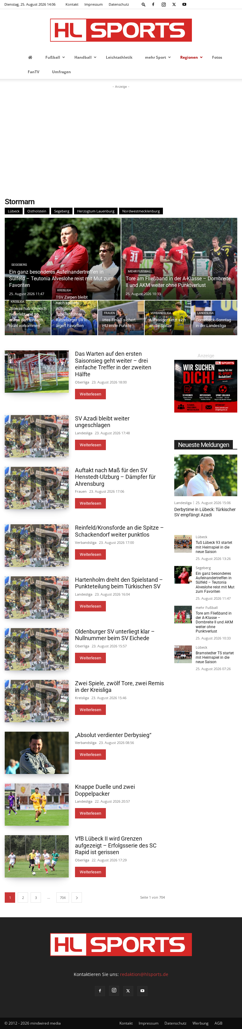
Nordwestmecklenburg (141, 211)
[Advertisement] (121, 137)
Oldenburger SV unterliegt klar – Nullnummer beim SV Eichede (115, 635)
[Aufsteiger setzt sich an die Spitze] (168, 317)
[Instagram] (163, 4)
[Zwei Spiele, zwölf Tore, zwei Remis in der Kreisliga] (37, 701)
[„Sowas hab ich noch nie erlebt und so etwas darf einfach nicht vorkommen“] (28, 317)
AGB (218, 1023)
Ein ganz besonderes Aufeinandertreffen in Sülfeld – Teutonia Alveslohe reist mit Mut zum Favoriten (215, 582)
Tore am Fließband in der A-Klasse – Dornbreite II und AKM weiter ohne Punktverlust (214, 622)
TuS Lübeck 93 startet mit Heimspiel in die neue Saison (214, 547)
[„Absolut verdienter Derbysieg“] (37, 753)
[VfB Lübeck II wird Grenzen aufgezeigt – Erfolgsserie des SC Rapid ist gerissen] (37, 856)
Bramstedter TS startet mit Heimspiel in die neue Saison (215, 657)
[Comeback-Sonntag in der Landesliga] (214, 317)
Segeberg (61, 211)
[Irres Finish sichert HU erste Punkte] (121, 317)
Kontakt (72, 4)
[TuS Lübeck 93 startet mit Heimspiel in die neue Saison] (183, 544)
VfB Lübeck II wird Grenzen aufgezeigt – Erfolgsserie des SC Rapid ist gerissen (116, 845)
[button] (143, 4)
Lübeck (14, 211)
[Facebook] (153, 4)
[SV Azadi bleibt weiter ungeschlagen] (37, 436)
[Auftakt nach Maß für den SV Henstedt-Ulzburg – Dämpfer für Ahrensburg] (37, 488)
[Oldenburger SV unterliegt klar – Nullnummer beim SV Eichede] (37, 649)
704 (63, 897)
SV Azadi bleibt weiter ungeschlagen (102, 422)
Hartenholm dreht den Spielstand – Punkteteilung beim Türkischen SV (119, 583)
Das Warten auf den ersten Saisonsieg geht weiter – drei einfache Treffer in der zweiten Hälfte (113, 364)
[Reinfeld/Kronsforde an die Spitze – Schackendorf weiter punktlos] (37, 545)
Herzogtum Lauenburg (95, 211)
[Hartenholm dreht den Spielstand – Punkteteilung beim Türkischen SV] (37, 597)
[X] (174, 4)
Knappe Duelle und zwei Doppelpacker (105, 790)
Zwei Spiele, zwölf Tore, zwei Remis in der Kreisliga (119, 686)
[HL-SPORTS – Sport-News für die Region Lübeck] (121, 30)
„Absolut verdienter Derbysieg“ (113, 735)
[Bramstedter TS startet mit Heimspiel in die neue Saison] (183, 654)
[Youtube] (184, 4)
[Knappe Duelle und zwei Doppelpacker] (37, 804)
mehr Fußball (140, 271)
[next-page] (77, 897)
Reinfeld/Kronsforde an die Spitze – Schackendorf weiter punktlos (119, 531)
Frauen (109, 313)
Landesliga (205, 313)
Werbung (201, 1023)
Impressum (93, 4)
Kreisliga (17, 301)
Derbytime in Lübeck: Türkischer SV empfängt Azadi (205, 512)
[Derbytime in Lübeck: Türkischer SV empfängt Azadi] (205, 475)
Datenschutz (119, 4)
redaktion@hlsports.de (144, 974)
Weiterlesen (90, 394)
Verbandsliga (161, 313)
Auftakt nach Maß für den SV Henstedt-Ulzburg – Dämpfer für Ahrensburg (115, 477)
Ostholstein (36, 211)
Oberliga (82, 382)
